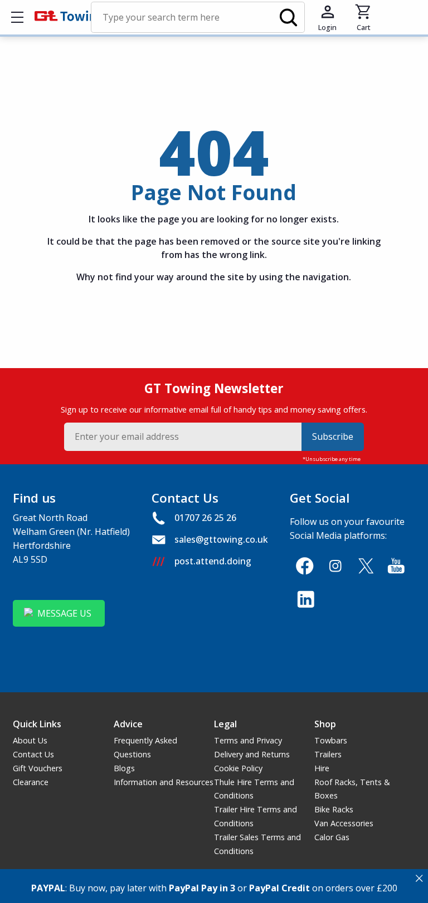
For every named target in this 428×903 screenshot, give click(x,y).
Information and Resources (163, 782)
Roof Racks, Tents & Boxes (352, 789)
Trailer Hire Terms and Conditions (255, 816)
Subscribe (332, 436)
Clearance (30, 782)
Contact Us (33, 754)
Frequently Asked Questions (145, 747)
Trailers (328, 754)
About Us (30, 740)
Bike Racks (333, 809)
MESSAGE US (64, 613)
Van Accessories (343, 823)
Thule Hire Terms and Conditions (254, 789)
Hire (321, 768)
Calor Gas (331, 837)
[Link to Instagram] (335, 565)
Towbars (330, 740)
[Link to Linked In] (305, 599)
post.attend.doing (212, 561)
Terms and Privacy (248, 740)
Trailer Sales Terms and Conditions (257, 844)
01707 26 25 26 (205, 518)
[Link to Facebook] (304, 565)
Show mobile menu (17, 17)
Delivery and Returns (252, 754)
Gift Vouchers (37, 768)
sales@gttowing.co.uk (221, 539)
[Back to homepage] (69, 17)
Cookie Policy (238, 768)
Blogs (124, 768)
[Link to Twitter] (366, 565)
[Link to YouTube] (396, 565)
